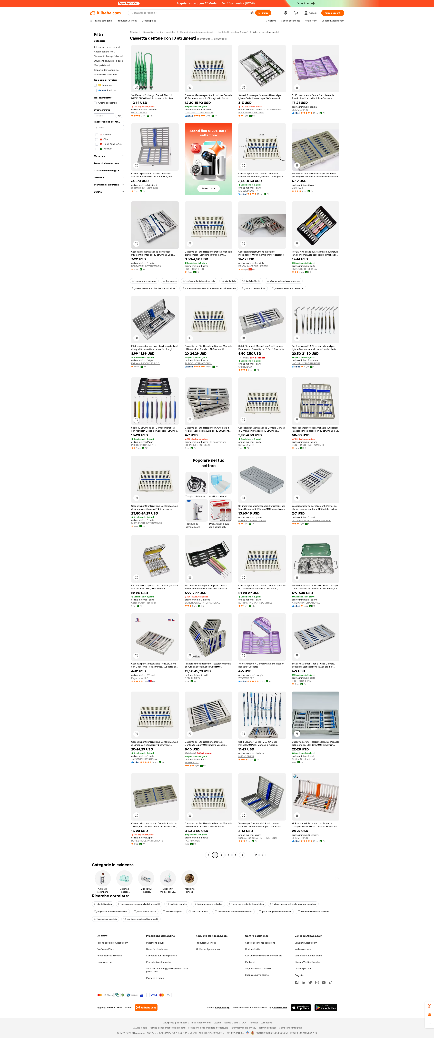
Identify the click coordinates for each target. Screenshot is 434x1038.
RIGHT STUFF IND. (194, 269)
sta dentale (230, 281)
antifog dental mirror (255, 288)
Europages (266, 1022)
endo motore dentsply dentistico (248, 904)
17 (256, 855)
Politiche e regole (155, 978)
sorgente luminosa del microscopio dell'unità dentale (210, 288)
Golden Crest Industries (143, 602)
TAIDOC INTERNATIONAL (198, 363)
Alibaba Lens (113, 1007)
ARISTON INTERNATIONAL (306, 602)
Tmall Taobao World (200, 1022)
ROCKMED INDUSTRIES (251, 112)
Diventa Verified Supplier (308, 962)
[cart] (296, 13)
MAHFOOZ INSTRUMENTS (252, 520)
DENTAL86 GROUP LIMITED (253, 266)
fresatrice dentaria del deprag (289, 288)
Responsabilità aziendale (109, 955)
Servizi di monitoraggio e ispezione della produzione (167, 970)
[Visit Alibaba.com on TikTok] (331, 982)
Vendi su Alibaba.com (306, 942)
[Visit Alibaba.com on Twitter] (310, 982)
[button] (252, 13)
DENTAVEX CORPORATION (199, 112)
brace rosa (171, 281)
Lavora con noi (104, 962)
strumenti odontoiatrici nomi (315, 911)
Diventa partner (303, 968)
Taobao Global (231, 1022)
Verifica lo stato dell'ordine (308, 955)
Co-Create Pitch (105, 949)
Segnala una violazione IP (258, 968)
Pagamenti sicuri (155, 942)
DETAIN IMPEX (192, 678)
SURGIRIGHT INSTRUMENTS (146, 523)
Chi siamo (102, 935)
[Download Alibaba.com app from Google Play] (325, 1007)
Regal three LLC (139, 678)
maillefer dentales (178, 904)
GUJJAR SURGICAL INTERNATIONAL (311, 520)
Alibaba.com (280, 1007)
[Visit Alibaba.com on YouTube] (324, 982)
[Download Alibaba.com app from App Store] (301, 1007)
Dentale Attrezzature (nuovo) (233, 32)
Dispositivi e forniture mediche (159, 32)
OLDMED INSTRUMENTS (144, 188)
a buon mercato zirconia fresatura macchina (295, 904)
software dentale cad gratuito (200, 281)
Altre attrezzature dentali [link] (266, 32)
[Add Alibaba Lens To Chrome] (146, 1007)
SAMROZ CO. (245, 366)
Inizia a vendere (303, 949)
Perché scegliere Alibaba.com (112, 942)
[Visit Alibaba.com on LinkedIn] (303, 982)
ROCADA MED (246, 445)
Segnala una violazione (257, 975)
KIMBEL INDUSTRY (248, 190)
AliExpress (168, 1022)
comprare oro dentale (145, 281)
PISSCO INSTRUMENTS (143, 445)
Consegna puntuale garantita (161, 955)
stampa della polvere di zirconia (285, 281)
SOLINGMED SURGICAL (197, 445)
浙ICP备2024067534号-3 (303, 1033)
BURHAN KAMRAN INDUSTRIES (255, 602)
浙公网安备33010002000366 (272, 1033)
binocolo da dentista (107, 919)
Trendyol (253, 1022)
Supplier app (222, 1007)
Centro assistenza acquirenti (260, 942)
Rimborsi (249, 962)
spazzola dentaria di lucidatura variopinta (155, 288)
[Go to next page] (262, 855)
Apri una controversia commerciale (263, 955)
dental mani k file (200, 911)
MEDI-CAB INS (139, 112)
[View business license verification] (247, 1033)
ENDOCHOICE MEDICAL (305, 269)
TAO (243, 1022)
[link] (429, 1005)
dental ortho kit (253, 281)
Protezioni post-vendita (158, 962)
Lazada (217, 1022)
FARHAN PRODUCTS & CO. (145, 363)
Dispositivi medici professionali (196, 32)
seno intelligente (174, 911)
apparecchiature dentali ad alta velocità (141, 904)
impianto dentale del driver (210, 904)
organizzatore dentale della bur (112, 911)
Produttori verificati (206, 942)
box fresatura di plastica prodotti (142, 919)
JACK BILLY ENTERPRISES (306, 363)
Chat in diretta (252, 949)
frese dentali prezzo (146, 911)
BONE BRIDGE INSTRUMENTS (308, 445)
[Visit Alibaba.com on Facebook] (297, 982)
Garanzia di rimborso (156, 949)
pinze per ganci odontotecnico (276, 911)
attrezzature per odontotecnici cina (235, 911)
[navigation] (109, 443)
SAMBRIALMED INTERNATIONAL (202, 602)
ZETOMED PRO (300, 109)
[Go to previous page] (208, 855)
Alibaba (133, 32)
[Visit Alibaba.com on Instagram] (317, 982)
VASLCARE (298, 188)
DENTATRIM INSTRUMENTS (146, 266)
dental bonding (104, 904)
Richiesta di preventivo (208, 949)
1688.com (182, 1022)
